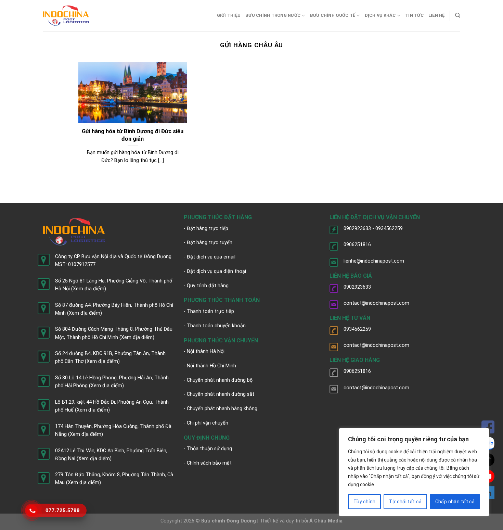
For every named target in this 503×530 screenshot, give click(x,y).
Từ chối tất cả (405, 501)
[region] (414, 472)
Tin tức (414, 15)
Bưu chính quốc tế (332, 15)
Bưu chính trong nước (272, 15)
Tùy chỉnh (364, 501)
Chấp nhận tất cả (455, 501)
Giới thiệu (229, 15)
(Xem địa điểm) (88, 289)
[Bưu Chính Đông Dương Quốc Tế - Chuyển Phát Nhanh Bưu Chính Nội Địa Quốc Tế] (66, 15)
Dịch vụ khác (380, 15)
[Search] (457, 15)
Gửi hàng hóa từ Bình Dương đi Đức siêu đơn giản (132, 135)
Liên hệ (436, 15)
